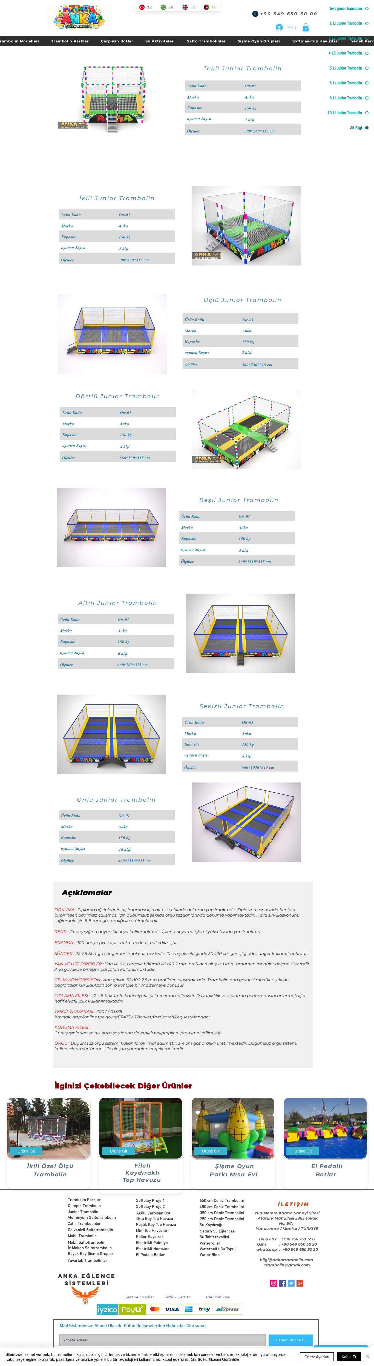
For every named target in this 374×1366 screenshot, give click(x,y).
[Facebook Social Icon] (282, 1283)
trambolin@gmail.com (287, 1265)
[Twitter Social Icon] (291, 1283)
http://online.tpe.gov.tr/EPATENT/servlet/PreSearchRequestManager (141, 1017)
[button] (305, 27)
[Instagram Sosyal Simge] (273, 1283)
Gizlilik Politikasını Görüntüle (215, 1359)
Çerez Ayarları (316, 1356)
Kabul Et (349, 1356)
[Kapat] (367, 1357)
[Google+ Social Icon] (300, 1283)
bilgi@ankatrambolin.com (286, 1259)
